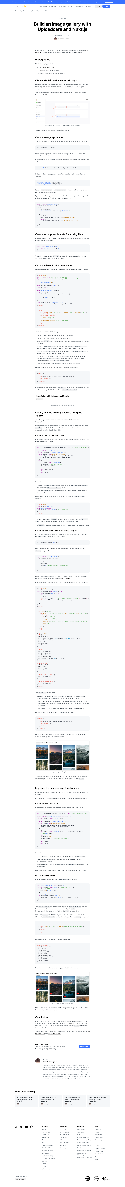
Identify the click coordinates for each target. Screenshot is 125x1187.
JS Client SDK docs (54, 1034)
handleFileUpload (49, 346)
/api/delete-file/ (75, 906)
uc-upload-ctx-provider (57, 360)
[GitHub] (31, 1127)
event (78, 856)
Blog (20, 10)
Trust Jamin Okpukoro (64, 38)
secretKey (85, 485)
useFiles (56, 256)
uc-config (65, 356)
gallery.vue (42, 692)
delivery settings (64, 578)
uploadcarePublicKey (79, 351)
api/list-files (79, 496)
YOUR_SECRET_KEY (61, 190)
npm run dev (62, 387)
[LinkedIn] (21, 1127)
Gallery (63, 712)
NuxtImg (46, 534)
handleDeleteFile (64, 879)
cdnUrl (46, 698)
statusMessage (72, 864)
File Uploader (71, 1023)
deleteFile (47, 859)
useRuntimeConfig (49, 351)
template (45, 915)
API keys (47, 95)
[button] (3, 1184)
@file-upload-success (79, 346)
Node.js (39, 70)
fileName (54, 698)
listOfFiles (47, 490)
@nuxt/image (42, 536)
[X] (16, 1127)
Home (16, 10)
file (67, 911)
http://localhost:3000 (70, 390)
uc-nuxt (52, 159)
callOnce (54, 519)
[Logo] (20, 6)
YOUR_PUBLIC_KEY (46, 190)
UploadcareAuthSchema (53, 487)
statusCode (60, 864)
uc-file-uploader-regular (51, 358)
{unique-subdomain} (47, 576)
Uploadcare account (48, 67)
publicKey (74, 485)
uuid (45, 856)
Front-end (62, 18)
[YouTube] (26, 1127)
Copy (87, 147)
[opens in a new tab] (97, 1178)
